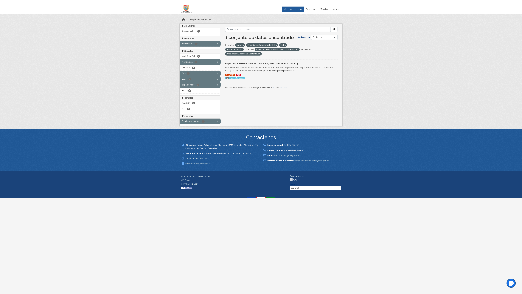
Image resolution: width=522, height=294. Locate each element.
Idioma (293, 184)
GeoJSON (230, 75)
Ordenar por (304, 37)
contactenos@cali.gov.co (286, 155)
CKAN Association (189, 184)
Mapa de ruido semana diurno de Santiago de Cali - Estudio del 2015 (261, 63)
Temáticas (325, 9)
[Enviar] (334, 29)
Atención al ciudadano (197, 158)
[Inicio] (183, 19)
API (274, 88)
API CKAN (185, 180)
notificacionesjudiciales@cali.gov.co (311, 161)
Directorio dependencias (197, 164)
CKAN (294, 179)
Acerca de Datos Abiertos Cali (195, 176)
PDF (238, 75)
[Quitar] (243, 45)
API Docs (283, 88)
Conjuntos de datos (293, 9)
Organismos (311, 9)
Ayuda (336, 9)
